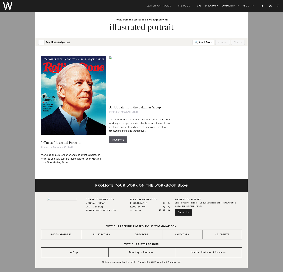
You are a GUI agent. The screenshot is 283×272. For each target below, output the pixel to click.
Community (229, 6)
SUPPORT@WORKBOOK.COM (101, 210)
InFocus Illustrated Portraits (61, 143)
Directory (211, 6)
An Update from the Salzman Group (135, 107)
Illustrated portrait (60, 42)
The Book (184, 6)
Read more (118, 139)
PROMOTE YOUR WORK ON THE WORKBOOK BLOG (141, 185)
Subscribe (183, 212)
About (247, 6)
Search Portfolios (159, 6)
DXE (199, 6)
